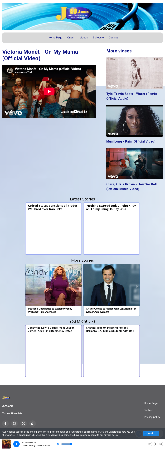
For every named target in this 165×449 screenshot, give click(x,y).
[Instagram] (150, 444)
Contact (113, 37)
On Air (70, 37)
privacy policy (111, 435)
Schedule (98, 37)
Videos (84, 37)
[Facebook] (156, 444)
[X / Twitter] (161, 444)
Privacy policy (152, 417)
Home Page (55, 37)
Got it (151, 433)
